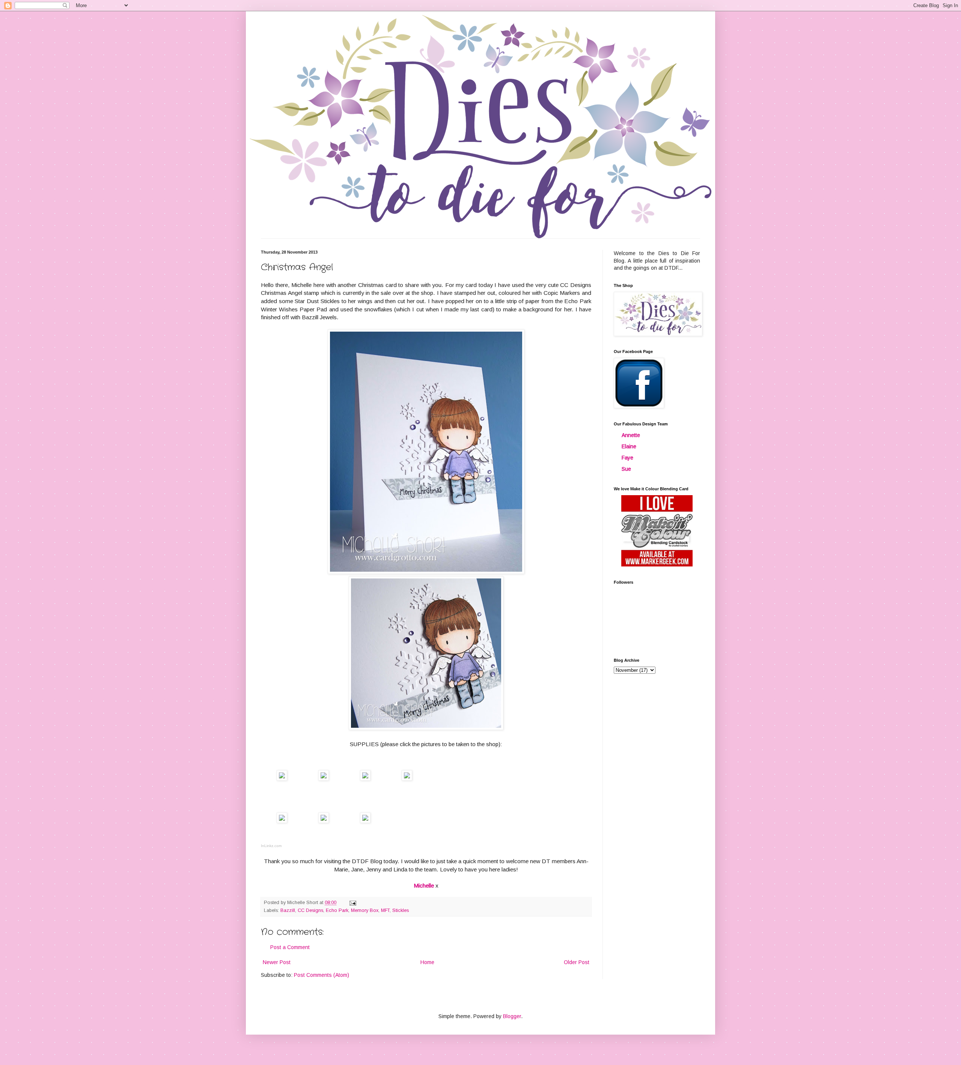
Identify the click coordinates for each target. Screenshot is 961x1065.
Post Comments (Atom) (321, 975)
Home (427, 962)
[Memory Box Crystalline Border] (282, 821)
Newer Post (277, 962)
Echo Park (337, 910)
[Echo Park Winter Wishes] (282, 778)
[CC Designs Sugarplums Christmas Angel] (323, 778)
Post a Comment (290, 947)
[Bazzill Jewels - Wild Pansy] (323, 821)
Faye (627, 458)
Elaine (629, 446)
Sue (626, 469)
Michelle (424, 885)
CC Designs (310, 910)
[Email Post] (352, 902)
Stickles (400, 910)
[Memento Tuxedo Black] (365, 778)
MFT (385, 910)
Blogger (512, 1016)
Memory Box (364, 910)
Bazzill (287, 910)
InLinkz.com (271, 846)
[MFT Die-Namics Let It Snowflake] (407, 778)
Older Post (576, 962)
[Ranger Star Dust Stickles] (365, 821)
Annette (631, 435)
